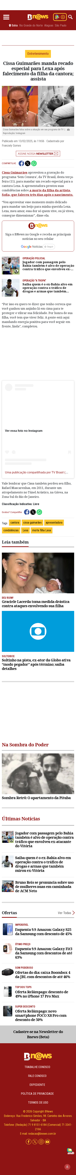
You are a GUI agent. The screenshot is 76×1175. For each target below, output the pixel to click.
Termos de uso (38, 1102)
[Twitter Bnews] (35, 1142)
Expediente (37, 1085)
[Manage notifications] (67, 1167)
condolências (11, 530)
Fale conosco (37, 1076)
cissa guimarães (32, 522)
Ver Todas (64, 913)
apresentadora (54, 522)
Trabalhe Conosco (37, 1067)
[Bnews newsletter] (38, 153)
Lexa (25, 530)
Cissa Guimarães (14, 172)
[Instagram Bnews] (41, 1142)
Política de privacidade (37, 1093)
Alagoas (48, 25)
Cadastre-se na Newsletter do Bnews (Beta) (38, 1034)
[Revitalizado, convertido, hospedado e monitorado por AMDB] (70, 1151)
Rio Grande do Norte (31, 25)
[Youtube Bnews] (47, 1142)
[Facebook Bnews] (29, 1142)
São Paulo (60, 25)
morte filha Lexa (41, 530)
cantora (15, 522)
